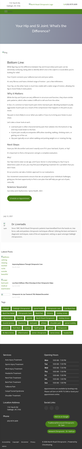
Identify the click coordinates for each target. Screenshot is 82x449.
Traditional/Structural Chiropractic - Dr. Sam (61, 424)
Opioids (20, 318)
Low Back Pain (69, 308)
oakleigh (50, 328)
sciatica (27, 328)
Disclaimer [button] (24, 442)
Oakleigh (6, 308)
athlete (43, 323)
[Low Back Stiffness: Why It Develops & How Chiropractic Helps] (5, 284)
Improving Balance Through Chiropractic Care (27, 264)
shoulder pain (55, 323)
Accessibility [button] (6, 442)
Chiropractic (62, 328)
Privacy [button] (32, 442)
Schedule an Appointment (19, 198)
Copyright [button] (15, 442)
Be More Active (8, 333)
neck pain (33, 323)
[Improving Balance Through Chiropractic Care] (5, 265)
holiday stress (62, 313)
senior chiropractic (39, 333)
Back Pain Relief (8, 313)
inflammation (23, 333)
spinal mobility (70, 323)
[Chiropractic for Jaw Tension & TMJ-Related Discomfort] (5, 295)
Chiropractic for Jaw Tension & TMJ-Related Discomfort (30, 294)
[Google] (46, 408)
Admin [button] (4, 446)
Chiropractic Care (25, 313)
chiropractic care (54, 308)
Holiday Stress (64, 318)
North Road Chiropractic (45, 318)
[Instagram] (57, 408)
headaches (68, 333)
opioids (29, 318)
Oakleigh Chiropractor (21, 308)
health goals (38, 328)
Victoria (50, 313)
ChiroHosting (47, 445)
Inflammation (8, 318)
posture (6, 328)
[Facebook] (52, 408)
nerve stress (55, 333)
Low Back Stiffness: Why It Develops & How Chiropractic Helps (32, 283)
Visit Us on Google (61, 417)
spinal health (39, 308)
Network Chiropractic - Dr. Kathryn (61, 431)
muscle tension (8, 323)
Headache (22, 323)
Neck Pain (39, 313)
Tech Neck (16, 328)
